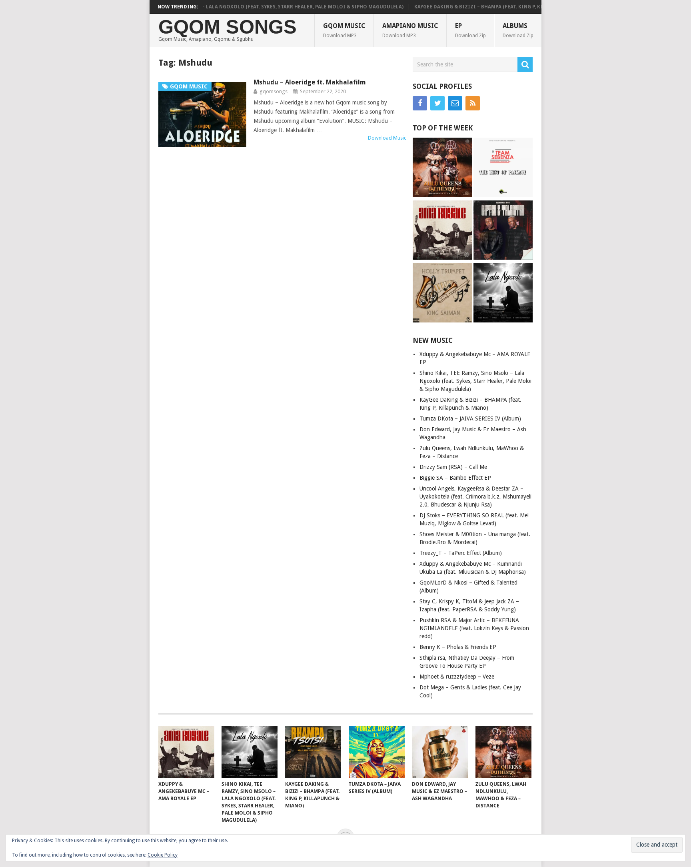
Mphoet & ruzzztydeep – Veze (456, 676)
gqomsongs (274, 91)
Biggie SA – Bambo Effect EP (455, 478)
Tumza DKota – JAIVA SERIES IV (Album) (470, 418)
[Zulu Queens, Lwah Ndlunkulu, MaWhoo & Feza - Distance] (442, 168)
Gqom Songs (227, 27)
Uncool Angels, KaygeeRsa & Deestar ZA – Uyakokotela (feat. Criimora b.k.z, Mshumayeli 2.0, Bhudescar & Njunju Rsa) (475, 496)
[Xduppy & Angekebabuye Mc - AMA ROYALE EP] (442, 231)
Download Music (387, 138)
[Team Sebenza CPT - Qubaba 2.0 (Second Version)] (503, 168)
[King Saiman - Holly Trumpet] (442, 293)
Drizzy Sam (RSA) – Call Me (453, 467)
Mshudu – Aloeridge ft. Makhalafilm (310, 82)
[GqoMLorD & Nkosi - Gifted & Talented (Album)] (503, 231)
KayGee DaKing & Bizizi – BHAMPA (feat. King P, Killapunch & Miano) (486, 7)
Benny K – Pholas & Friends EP (457, 647)
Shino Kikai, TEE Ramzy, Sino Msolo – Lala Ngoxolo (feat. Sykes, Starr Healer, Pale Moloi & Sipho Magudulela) (237, 7)
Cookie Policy (163, 855)
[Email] (455, 103)
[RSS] (472, 103)
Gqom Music (344, 30)
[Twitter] (437, 103)
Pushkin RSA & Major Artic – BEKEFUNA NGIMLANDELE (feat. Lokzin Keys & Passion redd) (474, 628)
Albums (518, 30)
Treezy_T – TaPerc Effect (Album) (460, 553)
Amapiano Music (410, 30)
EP (470, 30)
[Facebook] (420, 103)
